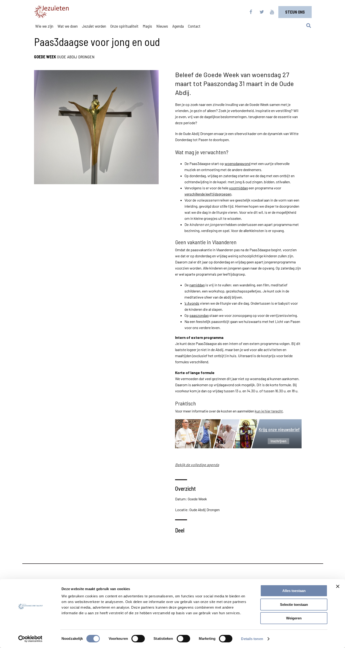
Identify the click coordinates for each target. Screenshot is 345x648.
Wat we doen (68, 26)
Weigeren (294, 618)
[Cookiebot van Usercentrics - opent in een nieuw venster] (30, 638)
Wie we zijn (44, 26)
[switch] (138, 638)
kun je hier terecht (269, 411)
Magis (147, 26)
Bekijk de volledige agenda (197, 464)
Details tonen (252, 639)
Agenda (178, 26)
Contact (194, 26)
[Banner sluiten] (337, 586)
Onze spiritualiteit (124, 26)
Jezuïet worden (94, 26)
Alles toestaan (294, 591)
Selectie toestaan (294, 605)
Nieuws (162, 26)
